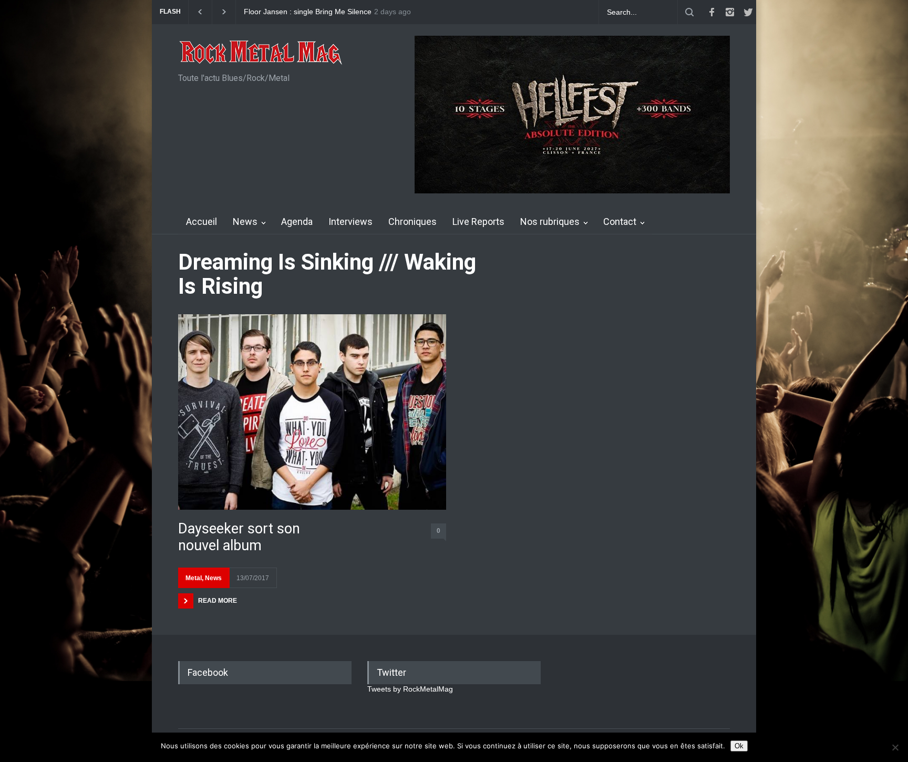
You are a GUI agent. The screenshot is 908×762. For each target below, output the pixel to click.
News (245, 221)
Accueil (201, 221)
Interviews (350, 221)
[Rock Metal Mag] (261, 54)
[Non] (895, 747)
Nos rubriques (550, 221)
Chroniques (412, 221)
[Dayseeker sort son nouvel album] (312, 411)
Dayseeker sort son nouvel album (239, 537)
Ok (739, 746)
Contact (619, 221)
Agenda (297, 221)
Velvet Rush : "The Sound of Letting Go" (311, 12)
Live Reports (478, 221)
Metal (193, 578)
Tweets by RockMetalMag (410, 689)
